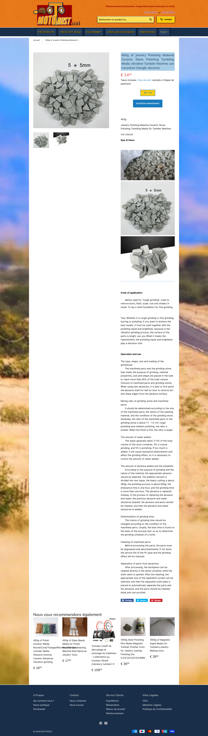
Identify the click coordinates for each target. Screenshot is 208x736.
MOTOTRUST (46, 731)
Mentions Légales (152, 705)
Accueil (36, 40)
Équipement (93, 32)
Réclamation (112, 705)
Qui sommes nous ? (43, 700)
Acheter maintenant (147, 103)
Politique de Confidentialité (157, 709)
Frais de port (144, 80)
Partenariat (39, 709)
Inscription (168, 12)
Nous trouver (77, 705)
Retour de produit (115, 709)
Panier (168, 19)
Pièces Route (46, 32)
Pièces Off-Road (70, 32)
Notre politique (41, 705)
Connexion (150, 12)
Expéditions (112, 700)
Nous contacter (78, 700)
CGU (145, 700)
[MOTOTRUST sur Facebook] (100, 723)
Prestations (147, 32)
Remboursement (115, 713)
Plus (163, 32)
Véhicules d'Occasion (120, 32)
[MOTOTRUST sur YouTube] (105, 723)
